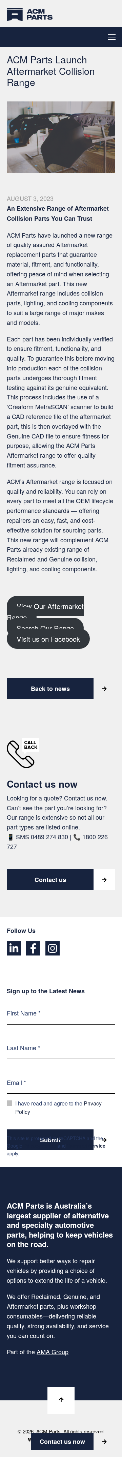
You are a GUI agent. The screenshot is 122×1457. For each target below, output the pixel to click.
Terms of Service (86, 1145)
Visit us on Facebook (48, 639)
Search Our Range (45, 628)
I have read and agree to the (58, 1107)
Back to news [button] (50, 688)
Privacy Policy (40, 1145)
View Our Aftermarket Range (45, 611)
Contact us (50, 879)
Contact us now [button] (62, 1441)
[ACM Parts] (30, 13)
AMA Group (52, 1351)
